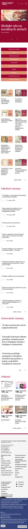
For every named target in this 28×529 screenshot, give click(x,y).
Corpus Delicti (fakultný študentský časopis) (20, 461)
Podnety (3, 491)
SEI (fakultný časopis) (20, 464)
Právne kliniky (14, 62)
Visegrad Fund (19, 477)
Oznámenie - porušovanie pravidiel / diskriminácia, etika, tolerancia (7, 496)
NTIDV (16, 470)
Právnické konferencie (14, 76)
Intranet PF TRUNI (5, 461)
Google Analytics (6, 517)
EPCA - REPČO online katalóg (6, 467)
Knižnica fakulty (5, 465)
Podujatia (14, 69)
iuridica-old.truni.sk (6, 470)
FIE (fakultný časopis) (20, 466)
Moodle (17, 473)
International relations (14, 66)
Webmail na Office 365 (6, 456)
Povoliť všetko (22, 526)
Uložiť (3, 525)
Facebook (21, 482)
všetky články (17, 180)
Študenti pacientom (20, 455)
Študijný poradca (5, 487)
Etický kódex (4, 489)
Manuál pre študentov (7, 36)
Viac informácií (5, 32)
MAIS (2, 459)
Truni (3, 512)
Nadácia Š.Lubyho (20, 457)
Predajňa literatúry (6, 475)
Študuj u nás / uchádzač (14, 49)
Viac (20, 370)
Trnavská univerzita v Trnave (4, 3)
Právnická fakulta (10, 3)
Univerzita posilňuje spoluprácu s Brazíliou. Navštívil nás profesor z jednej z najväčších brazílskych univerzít (12, 358)
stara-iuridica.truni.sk (7, 473)
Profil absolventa (14, 59)
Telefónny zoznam (6, 463)
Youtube (20, 486)
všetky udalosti (17, 428)
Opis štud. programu (14, 56)
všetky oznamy (17, 312)
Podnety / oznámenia (14, 79)
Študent (14, 52)
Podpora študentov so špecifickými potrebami (6, 483)
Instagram (21, 484)
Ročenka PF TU (19, 468)
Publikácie (14, 72)
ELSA (16, 475)
